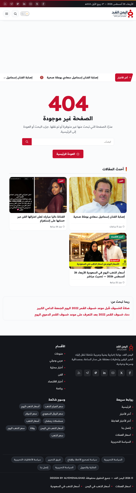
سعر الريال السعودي (52, 413)
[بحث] (15, 13)
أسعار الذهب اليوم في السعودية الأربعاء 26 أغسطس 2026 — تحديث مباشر (99, 274)
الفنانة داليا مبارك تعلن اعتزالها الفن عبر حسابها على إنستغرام (41, 218)
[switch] (24, 13)
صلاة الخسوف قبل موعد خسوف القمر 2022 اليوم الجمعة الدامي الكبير (83, 308)
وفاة (32, 428)
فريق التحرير (54, 459)
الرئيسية (126, 406)
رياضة (59, 388)
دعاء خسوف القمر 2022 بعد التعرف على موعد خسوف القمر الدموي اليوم (82, 314)
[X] (37, 4)
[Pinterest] (18, 4)
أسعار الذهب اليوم (30, 406)
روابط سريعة (124, 399)
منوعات (59, 353)
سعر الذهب (57, 435)
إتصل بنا (126, 427)
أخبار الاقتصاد (117, 237)
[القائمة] (6, 13)
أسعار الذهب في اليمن (51, 428)
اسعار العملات (123, 434)
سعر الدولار (31, 413)
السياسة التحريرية (121, 441)
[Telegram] (11, 4)
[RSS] (5, 4)
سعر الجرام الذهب (54, 406)
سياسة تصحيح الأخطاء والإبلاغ (82, 459)
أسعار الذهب (32, 420)
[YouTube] (30, 4)
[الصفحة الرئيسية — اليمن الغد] (122, 14)
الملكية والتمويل (88, 467)
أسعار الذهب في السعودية (65, 486)
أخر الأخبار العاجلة (121, 420)
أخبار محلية (56, 367)
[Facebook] (43, 4)
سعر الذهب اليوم (16, 428)
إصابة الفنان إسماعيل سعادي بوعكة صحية (73, 77)
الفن (121, 181)
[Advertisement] (68, 47)
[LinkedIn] (24, 4)
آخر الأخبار (125, 413)
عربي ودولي (56, 360)
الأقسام (60, 346)
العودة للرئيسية (65, 154)
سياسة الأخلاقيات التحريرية (27, 459)
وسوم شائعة (57, 399)
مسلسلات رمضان (54, 420)
